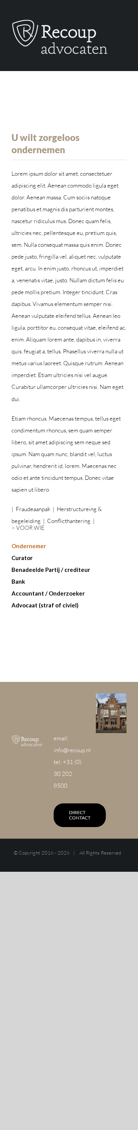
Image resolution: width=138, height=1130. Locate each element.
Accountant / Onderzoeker (48, 593)
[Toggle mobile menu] (123, 36)
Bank (18, 581)
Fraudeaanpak (33, 509)
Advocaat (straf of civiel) (45, 605)
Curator (22, 557)
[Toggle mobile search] (123, 44)
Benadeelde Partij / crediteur (51, 569)
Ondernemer (29, 545)
